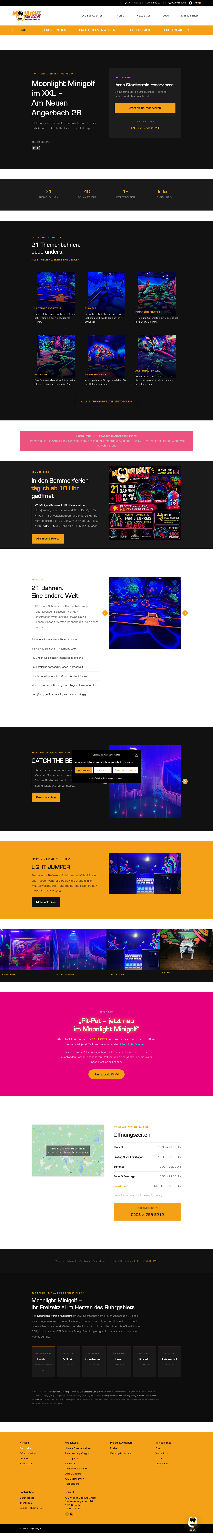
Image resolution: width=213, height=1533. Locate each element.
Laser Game (9, 974)
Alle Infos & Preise (47, 538)
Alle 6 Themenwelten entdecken (106, 401)
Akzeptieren (84, 770)
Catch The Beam (65, 974)
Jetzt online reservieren (145, 107)
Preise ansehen (46, 797)
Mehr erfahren (46, 902)
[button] (136, 754)
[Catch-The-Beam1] (145, 781)
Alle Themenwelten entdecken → (58, 259)
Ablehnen (102, 770)
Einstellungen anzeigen (125, 770)
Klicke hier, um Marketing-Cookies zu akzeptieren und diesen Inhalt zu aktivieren (68, 1150)
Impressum (119, 778)
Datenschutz (108, 778)
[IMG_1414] (145, 613)
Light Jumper (117, 974)
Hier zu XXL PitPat (106, 1074)
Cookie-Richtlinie (95, 778)
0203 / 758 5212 (145, 128)
